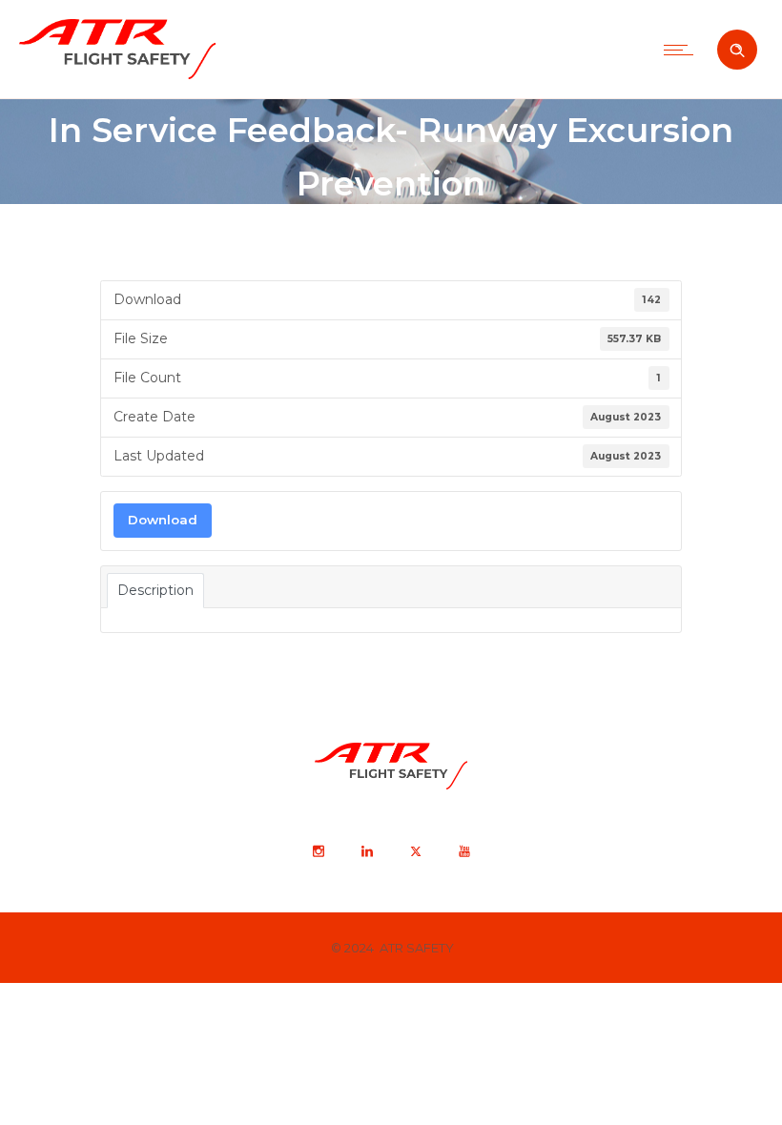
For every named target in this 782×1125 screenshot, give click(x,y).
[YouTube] (463, 851)
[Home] (117, 74)
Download (162, 519)
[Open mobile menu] (683, 50)
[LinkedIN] (366, 851)
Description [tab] (155, 590)
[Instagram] (317, 851)
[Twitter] (415, 851)
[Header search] (737, 50)
